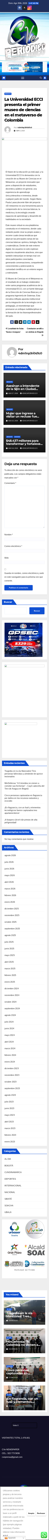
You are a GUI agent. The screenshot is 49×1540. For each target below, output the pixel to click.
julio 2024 (9, 1022)
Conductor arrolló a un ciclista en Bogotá (34, 330)
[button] (41, 78)
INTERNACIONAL (13, 1186)
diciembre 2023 (12, 1068)
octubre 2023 (10, 1082)
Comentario (10, 483)
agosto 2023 (10, 1095)
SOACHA (17, 436)
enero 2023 (10, 1142)
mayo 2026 (10, 875)
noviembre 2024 (12, 995)
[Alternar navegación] (23, 78)
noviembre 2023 (12, 1075)
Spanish (12, 1538)
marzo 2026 (10, 889)
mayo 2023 (10, 1115)
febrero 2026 (10, 895)
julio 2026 (9, 862)
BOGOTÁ (8, 93)
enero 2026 (10, 902)
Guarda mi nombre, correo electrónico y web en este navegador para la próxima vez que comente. (24, 577)
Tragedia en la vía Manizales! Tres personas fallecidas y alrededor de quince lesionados (24, 774)
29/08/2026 (13, 1320)
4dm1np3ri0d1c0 (24, 127)
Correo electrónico (13, 546)
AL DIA (8, 1159)
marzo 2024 (10, 1048)
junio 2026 (9, 869)
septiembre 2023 (12, 1088)
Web (6, 558)
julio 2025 (9, 942)
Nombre (8, 535)
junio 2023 (9, 1108)
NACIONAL (10, 1192)
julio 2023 (9, 1102)
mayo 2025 (10, 955)
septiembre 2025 (12, 929)
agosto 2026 (10, 855)
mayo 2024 (10, 1035)
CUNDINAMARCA (13, 1172)
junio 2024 (9, 1028)
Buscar (8, 602)
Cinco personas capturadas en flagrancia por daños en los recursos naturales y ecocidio (23, 798)
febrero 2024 (10, 1055)
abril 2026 (9, 882)
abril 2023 (9, 1122)
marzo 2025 (10, 969)
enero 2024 (10, 1062)
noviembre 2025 (12, 915)
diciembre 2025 (12, 909)
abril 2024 (9, 1042)
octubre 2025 (10, 922)
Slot (3, 1469)
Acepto (31, 1513)
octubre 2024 (10, 1002)
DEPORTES (10, 1179)
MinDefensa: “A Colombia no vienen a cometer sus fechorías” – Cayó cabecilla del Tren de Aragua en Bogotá (24, 786)
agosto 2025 (10, 935)
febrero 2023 (10, 1135)
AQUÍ (5, 1536)
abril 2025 (9, 962)
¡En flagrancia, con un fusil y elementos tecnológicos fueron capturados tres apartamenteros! (22, 810)
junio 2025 (9, 949)
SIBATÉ (8, 1199)
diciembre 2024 (12, 988)
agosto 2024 (10, 1015)
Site (7, 1469)
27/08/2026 (13, 1377)
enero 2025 (10, 982)
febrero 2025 (10, 975)
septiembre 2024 (12, 1008)
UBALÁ (8, 1212)
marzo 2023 (10, 1128)
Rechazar (41, 1513)
